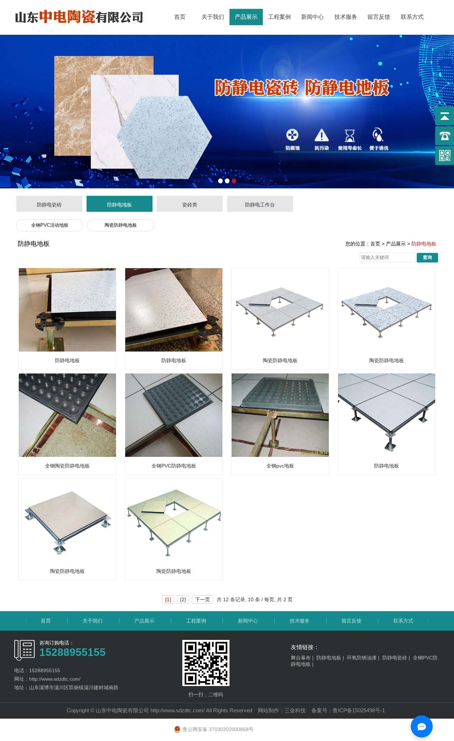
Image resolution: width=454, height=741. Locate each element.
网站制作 (268, 710)
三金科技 (295, 710)
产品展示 (246, 17)
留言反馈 (378, 17)
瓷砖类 (189, 205)
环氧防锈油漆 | (364, 657)
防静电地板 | (331, 657)
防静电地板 (119, 205)
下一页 (202, 599)
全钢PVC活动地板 (49, 225)
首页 (180, 17)
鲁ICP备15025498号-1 (359, 710)
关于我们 (212, 17)
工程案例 (279, 17)
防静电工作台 (260, 205)
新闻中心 (312, 17)
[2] (183, 599)
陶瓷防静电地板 (121, 225)
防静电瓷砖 (49, 205)
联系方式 (412, 17)
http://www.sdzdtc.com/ (177, 710)
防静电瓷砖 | (397, 657)
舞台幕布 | (303, 657)
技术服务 (345, 17)
